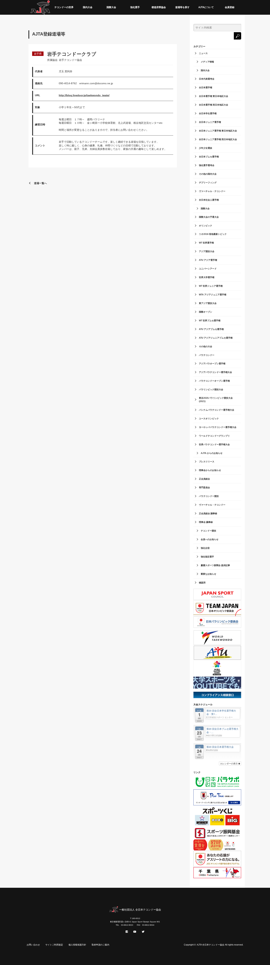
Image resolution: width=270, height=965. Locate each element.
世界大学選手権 (206, 277)
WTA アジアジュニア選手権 (212, 294)
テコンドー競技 (208, 530)
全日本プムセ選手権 (209, 156)
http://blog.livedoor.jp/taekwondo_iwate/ (84, 95)
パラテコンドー (206, 355)
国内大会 (87, 7)
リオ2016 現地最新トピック (213, 234)
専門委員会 (204, 487)
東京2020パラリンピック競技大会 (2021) (216, 400)
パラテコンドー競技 (209, 496)
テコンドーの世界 (63, 7)
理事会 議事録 (206, 522)
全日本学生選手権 (208, 113)
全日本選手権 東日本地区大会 (213, 96)
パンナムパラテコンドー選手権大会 (216, 410)
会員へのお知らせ (209, 539)
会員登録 (229, 7)
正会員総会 (204, 479)
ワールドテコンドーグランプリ (214, 436)
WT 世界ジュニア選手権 (211, 286)
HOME (40, 7)
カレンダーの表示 (229, 763)
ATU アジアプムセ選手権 (211, 329)
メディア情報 (207, 62)
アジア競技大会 (206, 251)
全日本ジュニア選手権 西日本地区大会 (218, 139)
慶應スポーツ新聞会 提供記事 (215, 565)
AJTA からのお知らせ (211, 453)
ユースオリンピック (209, 418)
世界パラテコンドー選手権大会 (214, 444)
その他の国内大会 (208, 174)
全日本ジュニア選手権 (210, 122)
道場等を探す (182, 7)
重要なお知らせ (208, 574)
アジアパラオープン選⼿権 (212, 363)
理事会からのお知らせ (210, 470)
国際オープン (205, 312)
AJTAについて (206, 7)
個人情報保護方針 (77, 944)
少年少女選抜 (205, 148)
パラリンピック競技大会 (211, 389)
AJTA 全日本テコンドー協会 (210, 944)
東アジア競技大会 (208, 303)
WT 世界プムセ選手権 (209, 320)
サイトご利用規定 (54, 944)
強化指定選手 (207, 556)
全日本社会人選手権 (209, 200)
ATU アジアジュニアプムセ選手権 (216, 338)
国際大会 (111, 7)
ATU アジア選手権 (208, 260)
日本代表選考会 (206, 79)
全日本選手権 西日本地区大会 (213, 105)
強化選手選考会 (206, 165)
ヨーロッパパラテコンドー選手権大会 (217, 427)
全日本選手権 (205, 87)
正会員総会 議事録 (208, 513)
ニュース (203, 53)
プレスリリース (206, 461)
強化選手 (135, 7)
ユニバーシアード (208, 268)
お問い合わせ (33, 944)
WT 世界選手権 (206, 242)
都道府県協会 (159, 7)
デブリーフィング (208, 182)
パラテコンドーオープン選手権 (214, 381)
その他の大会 (205, 346)
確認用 (202, 582)
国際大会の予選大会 (209, 217)
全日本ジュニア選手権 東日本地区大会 (218, 130)
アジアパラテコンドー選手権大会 (215, 372)
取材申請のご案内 (100, 944)
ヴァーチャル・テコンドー (212, 191)
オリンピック (205, 225)
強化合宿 (205, 548)
